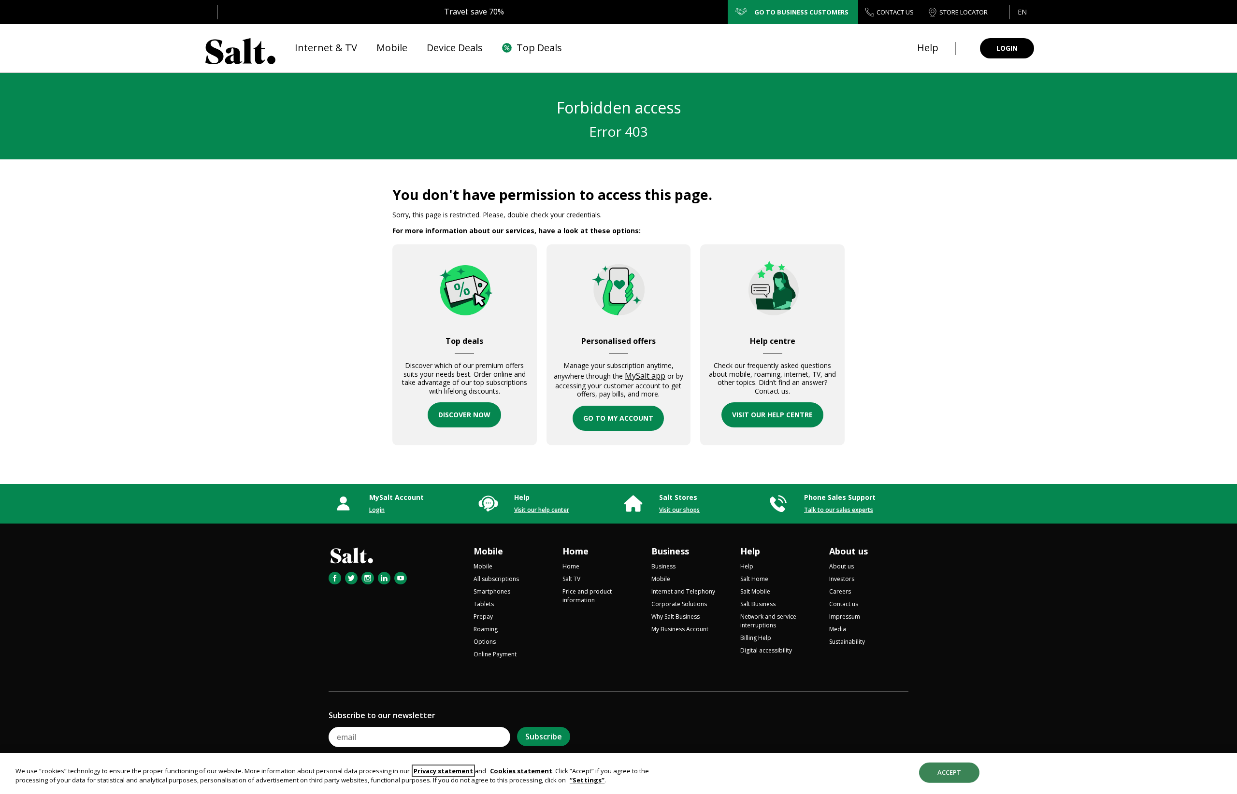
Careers (840, 591)
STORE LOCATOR (963, 12)
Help (750, 551)
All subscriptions (496, 579)
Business (670, 551)
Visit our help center (541, 510)
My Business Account (679, 629)
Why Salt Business (675, 616)
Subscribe (543, 736)
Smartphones (492, 591)
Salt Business (758, 604)
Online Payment (495, 654)
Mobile (488, 551)
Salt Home (754, 579)
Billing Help (755, 638)
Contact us (843, 604)
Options (485, 642)
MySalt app (645, 375)
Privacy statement (443, 770)
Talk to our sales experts (838, 510)
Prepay (483, 616)
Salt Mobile (755, 591)
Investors (841, 579)
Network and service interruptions (768, 620)
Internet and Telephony (683, 591)
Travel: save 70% (474, 11)
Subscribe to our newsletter (382, 715)
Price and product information (587, 595)
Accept (949, 772)
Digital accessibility (766, 650)
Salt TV (571, 579)
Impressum (844, 616)
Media (837, 629)
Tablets (484, 604)
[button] (1021, 12)
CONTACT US (895, 12)
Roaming (486, 629)
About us (848, 551)
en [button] (1022, 11)
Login (377, 510)
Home (575, 551)
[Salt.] (240, 48)
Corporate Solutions (679, 604)
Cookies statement (521, 770)
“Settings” (587, 780)
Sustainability (847, 642)
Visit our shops (679, 510)
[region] (618, 773)
